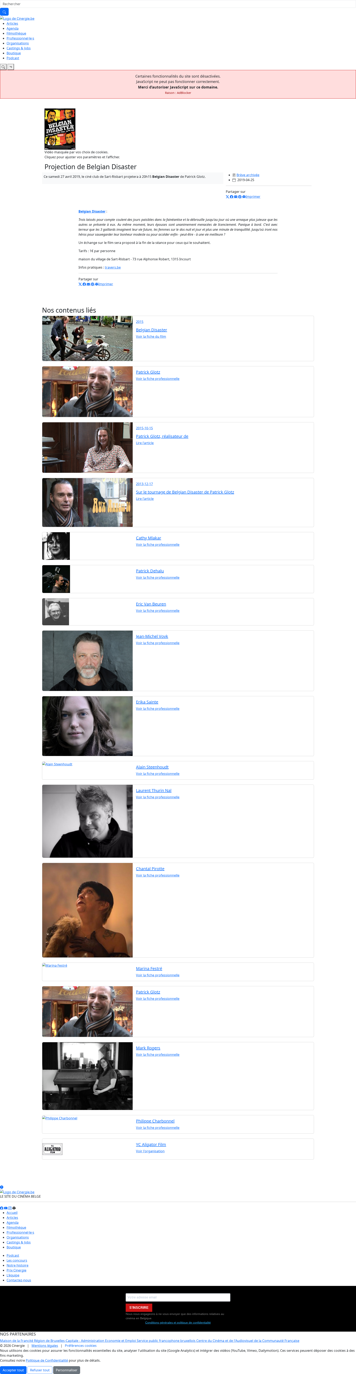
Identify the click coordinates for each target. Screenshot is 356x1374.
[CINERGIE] (17, 18)
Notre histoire (17, 1265)
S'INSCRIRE (139, 1307)
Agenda (13, 28)
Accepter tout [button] (13, 1370)
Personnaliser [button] (66, 1370)
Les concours (17, 1260)
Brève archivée (248, 175)
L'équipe (13, 1275)
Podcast (13, 58)
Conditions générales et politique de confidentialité (178, 1322)
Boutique (14, 53)
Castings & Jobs (19, 48)
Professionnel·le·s (20, 38)
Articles (12, 23)
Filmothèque (16, 33)
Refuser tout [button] (40, 1370)
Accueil (12, 1212)
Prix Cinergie (16, 1270)
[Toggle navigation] (3, 67)
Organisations (18, 43)
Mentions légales (45, 1345)
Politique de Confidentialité (47, 1360)
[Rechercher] (4, 12)
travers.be (113, 267)
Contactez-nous (19, 1280)
